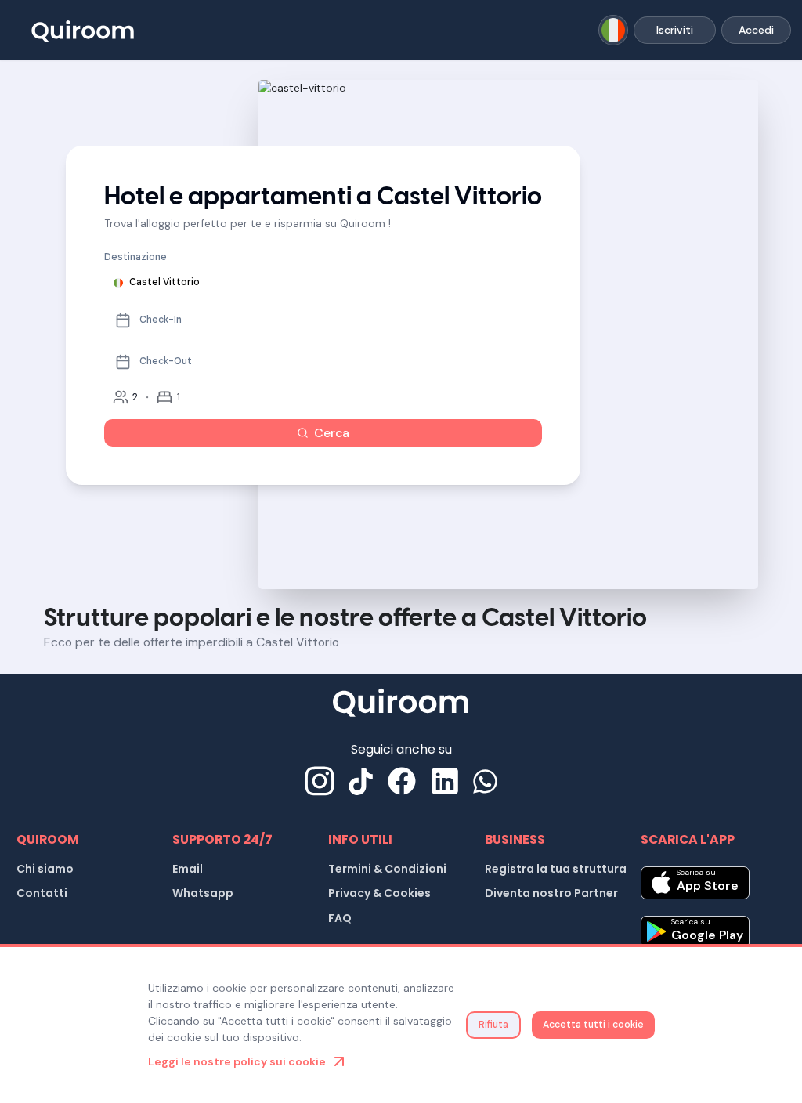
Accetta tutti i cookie (593, 1024)
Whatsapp (202, 893)
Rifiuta (493, 1024)
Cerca (331, 433)
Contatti (41, 893)
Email (187, 869)
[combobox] (613, 30)
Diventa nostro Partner (551, 893)
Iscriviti (674, 30)
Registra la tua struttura (556, 869)
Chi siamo (45, 869)
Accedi (756, 30)
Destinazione (135, 257)
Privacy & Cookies (379, 893)
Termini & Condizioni (387, 869)
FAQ (340, 918)
